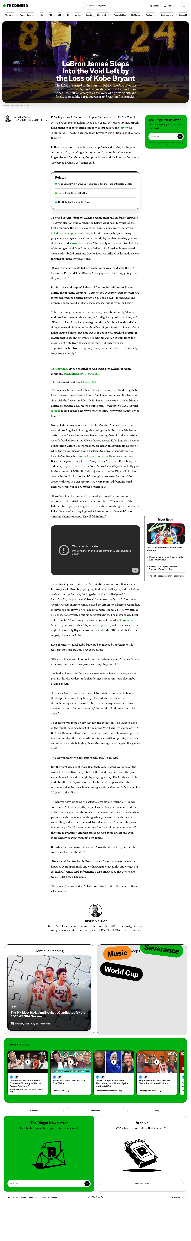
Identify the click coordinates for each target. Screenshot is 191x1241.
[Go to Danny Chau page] (12, 1024)
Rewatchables (120, 15)
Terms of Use (12, 1197)
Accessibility (53, 1197)
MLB (60, 15)
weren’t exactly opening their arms (100, 456)
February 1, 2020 (88, 382)
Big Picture (135, 15)
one (119, 430)
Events (89, 15)
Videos (156, 5)
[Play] (28, 1062)
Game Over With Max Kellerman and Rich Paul (27, 1089)
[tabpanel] (95, 193)
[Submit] (180, 136)
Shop (157, 1110)
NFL (50, 15)
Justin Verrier (24, 116)
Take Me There (142, 1183)
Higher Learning (166, 15)
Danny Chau (23, 1023)
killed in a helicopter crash (67, 233)
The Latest (9, 15)
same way (125, 127)
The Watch (150, 15)
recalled (55, 410)
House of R (183, 15)
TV (68, 15)
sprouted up (126, 425)
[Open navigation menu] (184, 5)
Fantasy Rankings (27, 15)
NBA (42, 15)
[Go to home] (15, 5)
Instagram (176, 1197)
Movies (78, 15)
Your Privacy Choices (36, 1197)
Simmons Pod (102, 15)
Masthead (95, 1110)
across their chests (81, 243)
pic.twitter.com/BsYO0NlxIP (82, 373)
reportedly (105, 625)
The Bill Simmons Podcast (106, 1090)
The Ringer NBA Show (147, 1090)
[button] (96, 5)
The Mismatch (58, 1090)
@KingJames (60, 368)
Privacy (23, 1197)
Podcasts (172, 5)
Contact (34, 1110)
